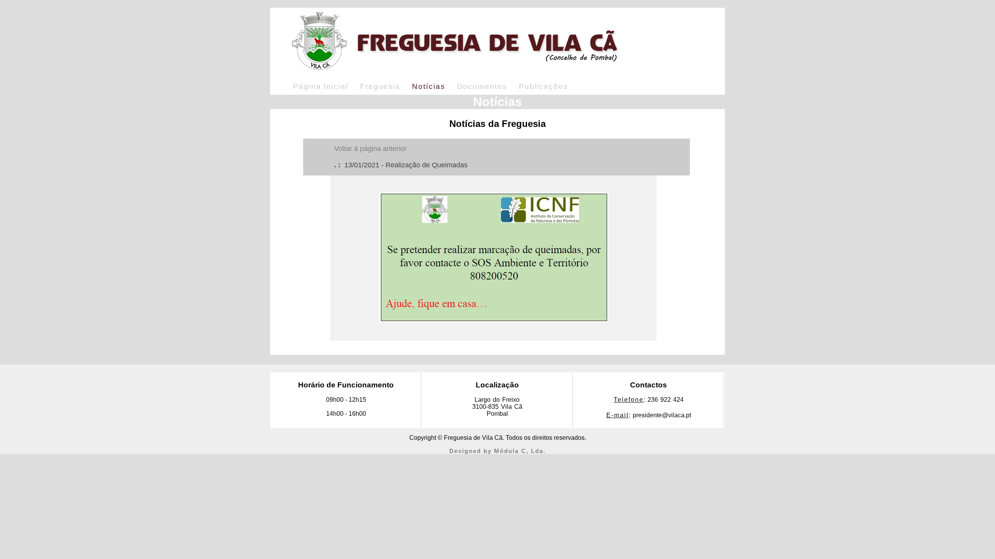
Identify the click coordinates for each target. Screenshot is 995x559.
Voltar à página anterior (370, 149)
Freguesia (380, 86)
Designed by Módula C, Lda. (497, 451)
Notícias (428, 86)
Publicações (543, 86)
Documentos (482, 86)
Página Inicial (320, 86)
